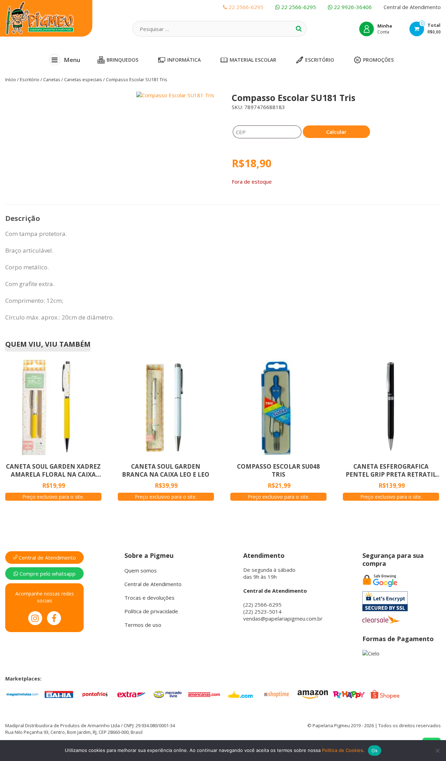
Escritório (319, 59)
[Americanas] (203, 693)
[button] (119, 184)
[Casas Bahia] (58, 693)
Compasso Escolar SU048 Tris (278, 470)
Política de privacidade (151, 611)
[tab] (22, 218)
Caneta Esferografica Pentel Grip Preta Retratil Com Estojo (391, 470)
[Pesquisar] (299, 28)
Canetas (51, 79)
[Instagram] (35, 618)
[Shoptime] (276, 693)
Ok (374, 750)
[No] (437, 750)
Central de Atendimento (412, 6)
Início (10, 79)
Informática (184, 59)
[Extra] (131, 693)
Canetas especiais (83, 79)
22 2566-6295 (298, 6)
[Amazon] (312, 693)
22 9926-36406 (352, 6)
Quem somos (140, 570)
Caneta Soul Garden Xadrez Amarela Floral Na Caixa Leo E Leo (53, 470)
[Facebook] (54, 618)
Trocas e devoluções (149, 597)
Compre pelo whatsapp (47, 573)
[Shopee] (385, 693)
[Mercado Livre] (167, 693)
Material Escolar (253, 59)
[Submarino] (240, 693)
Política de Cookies (342, 750)
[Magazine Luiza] (22, 693)
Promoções (378, 59)
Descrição (22, 218)
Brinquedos (122, 59)
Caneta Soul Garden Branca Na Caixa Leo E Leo (165, 470)
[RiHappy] (348, 693)
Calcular (336, 131)
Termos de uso (142, 624)
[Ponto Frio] (95, 693)
